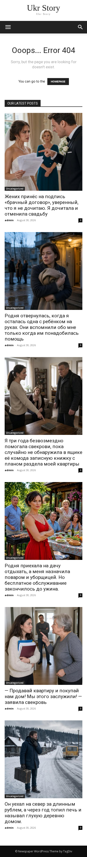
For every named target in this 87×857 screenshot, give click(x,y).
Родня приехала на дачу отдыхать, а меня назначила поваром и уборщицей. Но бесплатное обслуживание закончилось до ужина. (37, 577)
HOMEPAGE (58, 81)
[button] (80, 27)
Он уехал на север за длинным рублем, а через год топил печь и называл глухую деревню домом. (43, 812)
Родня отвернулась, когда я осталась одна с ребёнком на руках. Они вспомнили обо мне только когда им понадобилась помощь (42, 327)
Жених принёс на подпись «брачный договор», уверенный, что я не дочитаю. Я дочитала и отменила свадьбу (41, 205)
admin (9, 220)
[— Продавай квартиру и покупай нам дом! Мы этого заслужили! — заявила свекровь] (43, 646)
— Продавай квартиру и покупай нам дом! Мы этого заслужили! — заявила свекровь (43, 696)
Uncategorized (14, 188)
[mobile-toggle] (7, 27)
